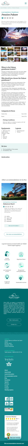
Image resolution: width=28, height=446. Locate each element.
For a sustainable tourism (11, 376)
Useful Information (9, 374)
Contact (7, 387)
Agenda (7, 382)
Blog (6, 378)
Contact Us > (14, 324)
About (6, 370)
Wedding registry (9, 389)
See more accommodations (14, 234)
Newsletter (7, 380)
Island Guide (8, 372)
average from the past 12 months (11, 420)
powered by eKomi (14, 435)
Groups (6, 386)
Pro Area (7, 384)
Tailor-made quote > (14, 320)
